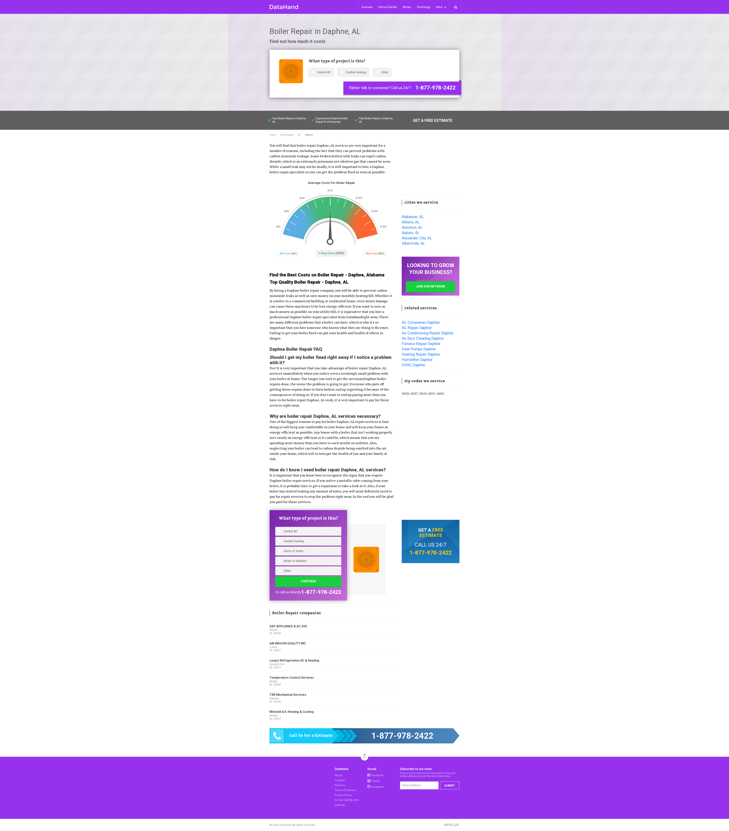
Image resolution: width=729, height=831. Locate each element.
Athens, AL (411, 222)
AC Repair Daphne (417, 327)
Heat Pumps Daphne (419, 349)
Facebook (376, 775)
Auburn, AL (411, 232)
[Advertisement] (430, 166)
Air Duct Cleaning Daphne (423, 338)
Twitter (375, 781)
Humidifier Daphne (417, 359)
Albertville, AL (413, 243)
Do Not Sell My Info (347, 800)
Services (340, 785)
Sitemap (340, 805)
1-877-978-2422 (435, 87)
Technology (424, 7)
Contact (340, 780)
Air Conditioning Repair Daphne (428, 333)
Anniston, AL (412, 227)
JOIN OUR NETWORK (430, 286)
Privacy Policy (343, 795)
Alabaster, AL (413, 216)
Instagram (377, 786)
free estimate (431, 532)
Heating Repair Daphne (421, 354)
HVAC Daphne (413, 365)
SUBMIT (449, 785)
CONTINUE (308, 581)
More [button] (439, 7)
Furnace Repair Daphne (421, 343)
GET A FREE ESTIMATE (432, 120)
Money (407, 7)
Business (367, 7)
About (338, 775)
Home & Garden (387, 7)
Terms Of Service (345, 790)
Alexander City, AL (417, 238)
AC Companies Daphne (421, 322)
